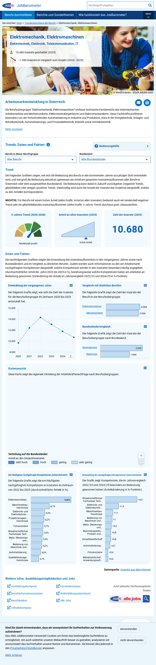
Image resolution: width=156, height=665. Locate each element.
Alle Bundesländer (93, 159)
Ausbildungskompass (24, 586)
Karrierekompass (70, 586)
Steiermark (91, 354)
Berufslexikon (19, 600)
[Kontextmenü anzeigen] (71, 285)
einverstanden (128, 629)
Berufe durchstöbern (18, 15)
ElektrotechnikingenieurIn (92, 306)
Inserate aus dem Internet (135, 569)
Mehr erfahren (13, 655)
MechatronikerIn (94, 313)
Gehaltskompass (21, 607)
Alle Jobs (65, 600)
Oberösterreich (89, 347)
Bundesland (86, 153)
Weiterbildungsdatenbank (75, 593)
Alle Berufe (14, 159)
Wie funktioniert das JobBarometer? (103, 15)
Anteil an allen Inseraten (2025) (78, 214)
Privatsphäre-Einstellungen (26, 648)
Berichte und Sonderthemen (55, 15)
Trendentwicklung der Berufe (40, 23)
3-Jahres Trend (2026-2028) (28, 214)
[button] (148, 15)
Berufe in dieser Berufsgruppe (21, 153)
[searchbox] (117, 5)
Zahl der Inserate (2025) (127, 214)
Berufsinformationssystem (27, 593)
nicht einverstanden (131, 640)
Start (19, 23)
